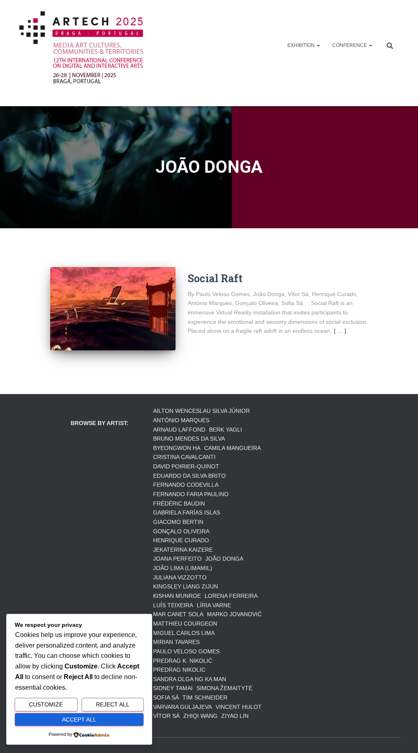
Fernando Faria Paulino (191, 494)
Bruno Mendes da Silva (189, 438)
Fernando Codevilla (185, 484)
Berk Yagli (225, 429)
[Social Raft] (113, 309)
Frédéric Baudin (179, 503)
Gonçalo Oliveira (181, 531)
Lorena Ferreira (231, 596)
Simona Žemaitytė (224, 688)
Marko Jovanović (234, 614)
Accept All (79, 719)
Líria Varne (214, 605)
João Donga (224, 558)
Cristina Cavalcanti (184, 457)
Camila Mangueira (232, 448)
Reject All (112, 704)
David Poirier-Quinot (186, 466)
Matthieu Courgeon (185, 623)
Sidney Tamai (173, 688)
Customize (46, 704)
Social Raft (215, 278)
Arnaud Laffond (179, 429)
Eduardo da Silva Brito (189, 475)
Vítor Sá (166, 716)
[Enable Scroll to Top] (401, 736)
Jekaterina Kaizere (183, 549)
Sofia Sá (166, 697)
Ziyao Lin (235, 716)
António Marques (181, 420)
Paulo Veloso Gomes (186, 651)
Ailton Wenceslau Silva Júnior (201, 411)
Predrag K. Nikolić (182, 660)
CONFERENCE (350, 45)
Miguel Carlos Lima (184, 633)
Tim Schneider (204, 697)
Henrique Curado (181, 540)
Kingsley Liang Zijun (185, 586)
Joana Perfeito (177, 558)
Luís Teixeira (173, 605)
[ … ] (340, 330)
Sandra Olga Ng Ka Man (189, 679)
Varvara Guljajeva (182, 707)
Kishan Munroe (177, 596)
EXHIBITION (301, 45)
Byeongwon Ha (176, 448)
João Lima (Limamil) (182, 568)
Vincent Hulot (239, 707)
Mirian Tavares (176, 642)
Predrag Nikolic (179, 669)
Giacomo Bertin (178, 522)
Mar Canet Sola (178, 614)
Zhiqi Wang (200, 716)
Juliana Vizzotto (180, 577)
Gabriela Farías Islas (186, 512)
